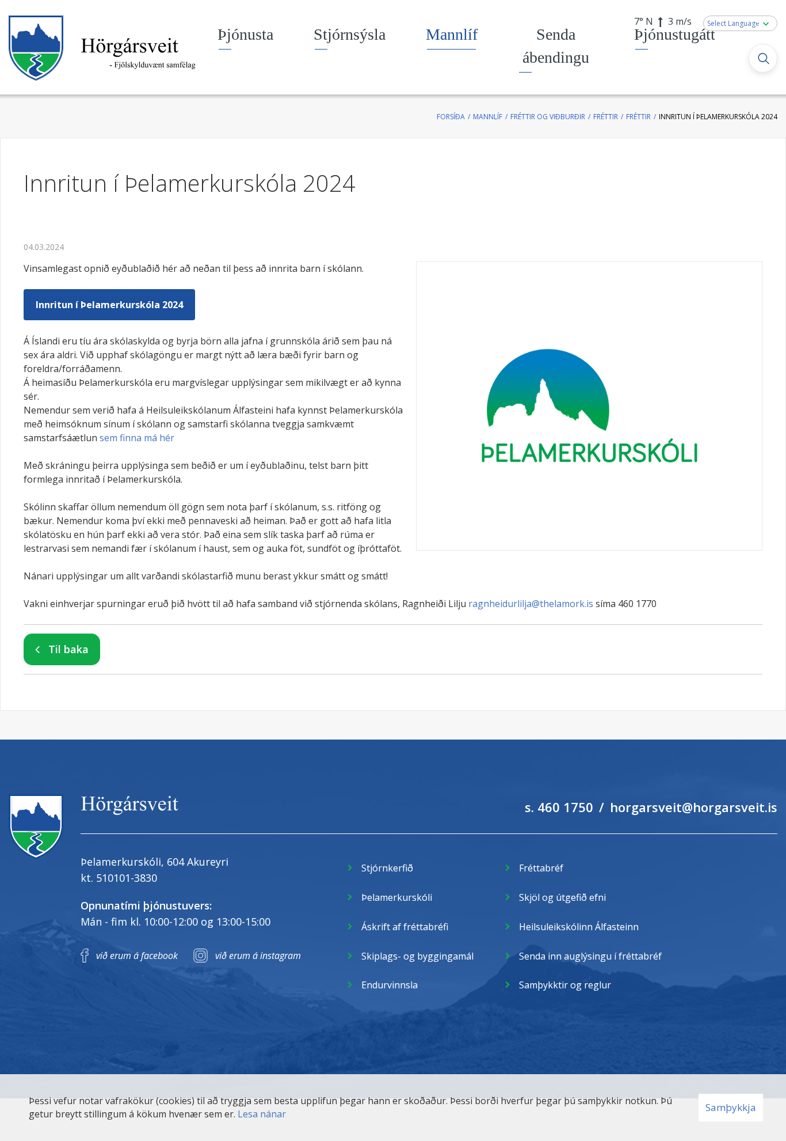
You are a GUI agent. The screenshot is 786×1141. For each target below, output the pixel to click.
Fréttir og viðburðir (547, 117)
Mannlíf (487, 117)
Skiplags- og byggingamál (417, 956)
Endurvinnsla (389, 985)
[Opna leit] (763, 58)
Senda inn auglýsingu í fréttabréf (590, 956)
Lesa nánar (262, 1114)
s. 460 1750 (559, 807)
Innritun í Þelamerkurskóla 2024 (718, 117)
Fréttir (605, 117)
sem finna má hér (137, 437)
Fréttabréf (541, 868)
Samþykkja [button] (730, 1107)
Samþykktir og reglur (565, 985)
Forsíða (451, 117)
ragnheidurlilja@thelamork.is (530, 603)
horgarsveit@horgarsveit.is (693, 807)
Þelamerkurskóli (396, 897)
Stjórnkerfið (387, 868)
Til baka (68, 649)
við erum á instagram (258, 955)
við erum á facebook (137, 955)
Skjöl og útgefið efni (562, 897)
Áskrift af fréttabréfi (404, 926)
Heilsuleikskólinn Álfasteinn (579, 926)
